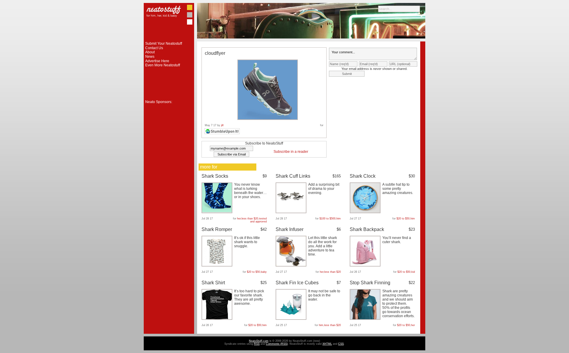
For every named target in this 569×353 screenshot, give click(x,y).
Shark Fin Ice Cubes (297, 282)
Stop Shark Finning (370, 282)
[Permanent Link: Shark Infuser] (292, 265)
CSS (341, 343)
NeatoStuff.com (258, 340)
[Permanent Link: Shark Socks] (218, 212)
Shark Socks (215, 176)
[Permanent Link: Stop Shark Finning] (366, 319)
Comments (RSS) (277, 343)
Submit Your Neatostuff (163, 43)
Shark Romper (217, 229)
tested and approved (258, 220)
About (150, 52)
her (239, 218)
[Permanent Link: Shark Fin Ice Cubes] (292, 319)
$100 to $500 (327, 218)
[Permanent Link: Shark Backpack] (366, 265)
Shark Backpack (367, 229)
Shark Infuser (289, 229)
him (338, 218)
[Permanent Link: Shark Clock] (366, 212)
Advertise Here (157, 61)
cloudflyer (215, 53)
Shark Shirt (213, 282)
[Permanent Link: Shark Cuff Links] (292, 212)
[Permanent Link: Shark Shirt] (218, 319)
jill (222, 125)
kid (413, 271)
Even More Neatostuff (162, 65)
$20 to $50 (403, 218)
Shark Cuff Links (293, 176)
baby (264, 271)
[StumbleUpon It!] (222, 133)
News (149, 56)
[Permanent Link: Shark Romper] (218, 265)
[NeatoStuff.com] (169, 40)
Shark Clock (362, 176)
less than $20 (250, 218)
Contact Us (154, 48)
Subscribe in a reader (291, 152)
